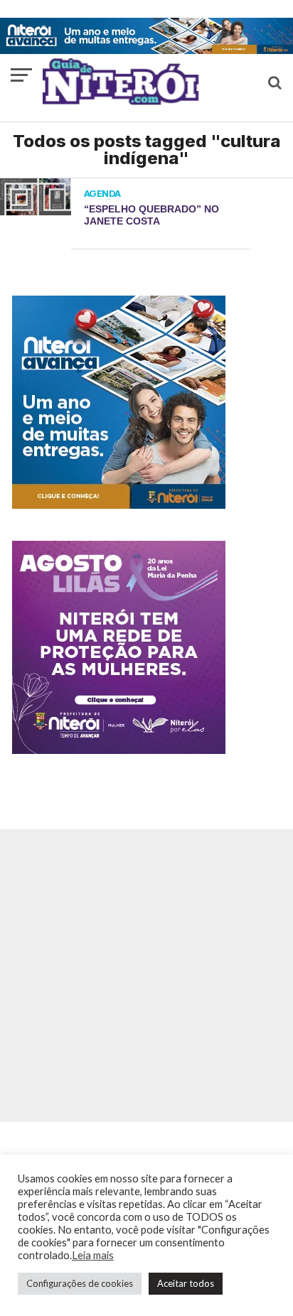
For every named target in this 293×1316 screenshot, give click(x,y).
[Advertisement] (146, 975)
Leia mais (93, 1255)
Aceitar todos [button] (185, 1283)
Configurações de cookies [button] (79, 1283)
